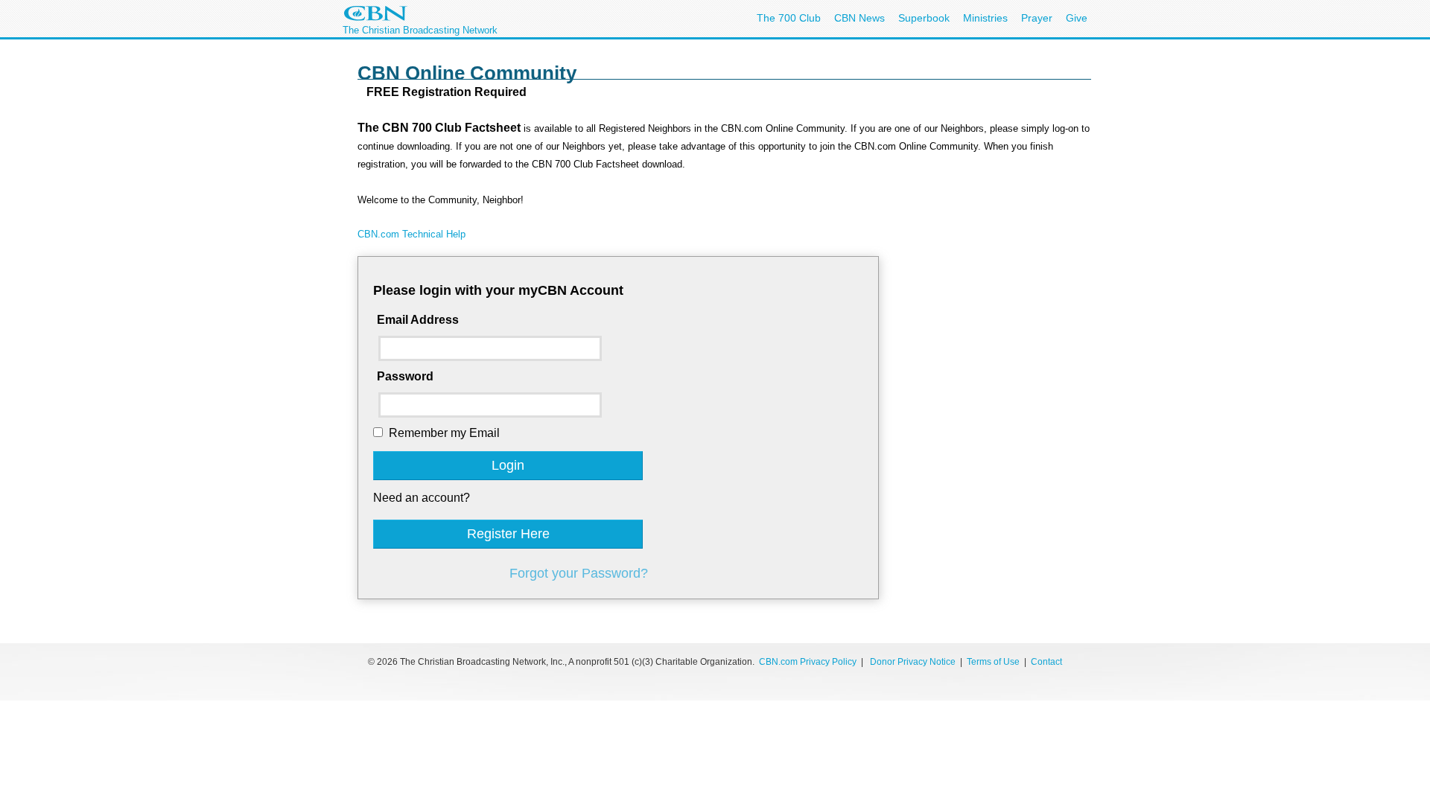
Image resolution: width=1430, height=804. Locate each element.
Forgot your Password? (578, 573)
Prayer (1036, 18)
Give (1076, 18)
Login (508, 465)
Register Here (508, 533)
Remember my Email (444, 433)
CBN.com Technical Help (411, 234)
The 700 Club (789, 18)
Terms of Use (994, 662)
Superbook (924, 18)
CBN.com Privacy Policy (808, 662)
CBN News (859, 18)
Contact (1046, 662)
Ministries (985, 18)
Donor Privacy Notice (913, 662)
